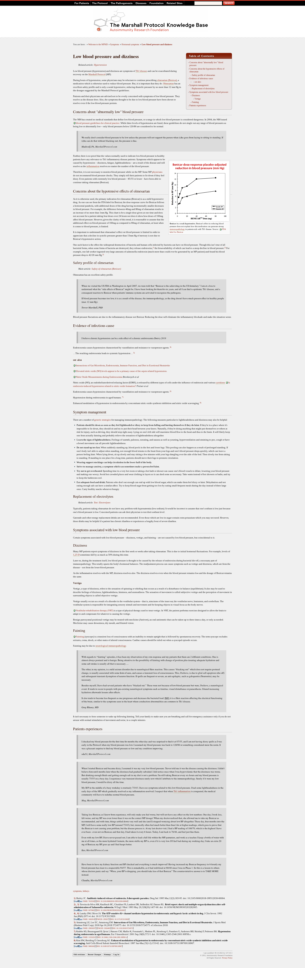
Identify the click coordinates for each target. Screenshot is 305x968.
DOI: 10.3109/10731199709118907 (109, 946)
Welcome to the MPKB (98, 44)
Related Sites (175, 3)
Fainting (195, 102)
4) (170, 347)
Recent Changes (94, 954)
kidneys (86, 891)
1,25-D (76, 554)
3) (103, 254)
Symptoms (114, 44)
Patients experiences (197, 105)
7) (122, 397)
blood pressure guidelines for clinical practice (97, 123)
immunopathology (177, 229)
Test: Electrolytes (102, 502)
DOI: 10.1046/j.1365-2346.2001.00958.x (112, 937)
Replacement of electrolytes (203, 88)
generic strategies (102, 419)
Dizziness (196, 95)
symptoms (77, 891)
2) (225, 248)
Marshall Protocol (97, 74)
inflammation (92, 166)
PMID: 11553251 (89, 937)
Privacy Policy (227, 958)
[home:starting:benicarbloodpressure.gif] (199, 221)
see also (198, 82)
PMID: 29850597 (89, 928)
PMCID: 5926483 (103, 928)
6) (170, 391)
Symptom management (198, 85)
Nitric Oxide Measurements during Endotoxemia (99, 377)
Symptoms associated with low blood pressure (208, 92)
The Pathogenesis (122, 3)
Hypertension (100, 65)
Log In (116, 954)
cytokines (220, 382)
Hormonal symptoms (130, 44)
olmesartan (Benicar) (167, 80)
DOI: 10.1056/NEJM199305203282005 (111, 910)
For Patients (81, 3)
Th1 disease (141, 71)
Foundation (156, 3)
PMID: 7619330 (89, 901)
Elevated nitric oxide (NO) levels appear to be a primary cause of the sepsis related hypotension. (121, 371)
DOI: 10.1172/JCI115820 (119, 919)
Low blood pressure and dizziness (157, 44)
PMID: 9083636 (89, 946)
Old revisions (79, 954)
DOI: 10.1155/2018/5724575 (122, 928)
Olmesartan (168, 83)
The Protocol (100, 3)
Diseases (141, 3)
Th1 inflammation (182, 791)
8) (200, 403)
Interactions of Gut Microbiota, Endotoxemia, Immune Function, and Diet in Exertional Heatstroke (123, 365)
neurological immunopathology (111, 645)
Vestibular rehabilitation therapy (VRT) (94, 610)
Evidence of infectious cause (201, 78)
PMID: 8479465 (89, 910)
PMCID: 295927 (103, 919)
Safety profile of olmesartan (203, 75)
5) (134, 353)
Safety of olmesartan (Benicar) (106, 268)
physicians (157, 172)
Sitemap (107, 954)
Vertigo (198, 99)
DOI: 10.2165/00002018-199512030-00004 (112, 901)
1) (153, 248)
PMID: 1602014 (89, 919)
